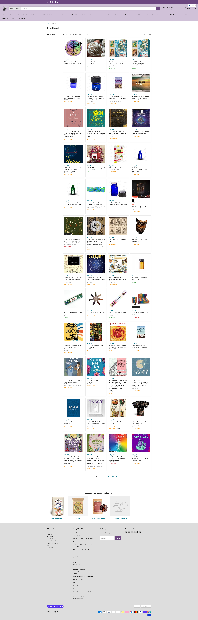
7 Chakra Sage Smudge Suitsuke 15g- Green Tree (118, 313)
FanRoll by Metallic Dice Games (94, 207)
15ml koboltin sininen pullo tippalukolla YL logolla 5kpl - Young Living (140, 169)
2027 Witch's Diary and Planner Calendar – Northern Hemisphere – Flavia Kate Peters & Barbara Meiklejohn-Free (96, 242)
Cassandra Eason (91, 138)
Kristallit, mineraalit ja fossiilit (76, 14)
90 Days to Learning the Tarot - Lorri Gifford (95, 346)
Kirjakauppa (184, 14)
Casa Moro (134, 243)
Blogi (10, 14)
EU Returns (50, 547)
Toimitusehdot (50, 536)
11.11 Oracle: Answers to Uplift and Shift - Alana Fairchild (141, 132)
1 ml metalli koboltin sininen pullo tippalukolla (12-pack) (72, 97)
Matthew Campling (68, 173)
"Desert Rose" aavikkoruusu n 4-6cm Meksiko (96, 62)
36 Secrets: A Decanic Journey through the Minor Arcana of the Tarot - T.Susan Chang (73, 279)
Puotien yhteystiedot (52, 543)
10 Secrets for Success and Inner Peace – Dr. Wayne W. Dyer (141, 97)
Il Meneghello (112, 243)
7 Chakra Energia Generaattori (95, 312)
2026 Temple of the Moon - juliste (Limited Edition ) (139, 207)
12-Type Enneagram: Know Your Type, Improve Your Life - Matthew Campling (73, 169)
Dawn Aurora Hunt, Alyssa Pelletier (95, 466)
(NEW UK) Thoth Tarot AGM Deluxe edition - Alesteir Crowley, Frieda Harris (117, 63)
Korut (102, 14)
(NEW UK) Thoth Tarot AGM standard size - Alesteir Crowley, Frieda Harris (140, 63)
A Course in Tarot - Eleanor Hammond (72, 422)
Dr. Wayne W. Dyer (136, 100)
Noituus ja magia (93, 14)
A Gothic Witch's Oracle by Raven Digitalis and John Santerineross (139, 423)
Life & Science (67, 100)
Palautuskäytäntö (51, 541)
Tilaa (118, 538)
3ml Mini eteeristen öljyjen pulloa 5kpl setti (139, 278)
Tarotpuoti (89, 65)
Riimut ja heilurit (59, 14)
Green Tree (111, 315)
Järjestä (65, 34)
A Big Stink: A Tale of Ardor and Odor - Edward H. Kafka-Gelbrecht (73, 382)
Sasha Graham (112, 282)
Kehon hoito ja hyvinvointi (140, 14)
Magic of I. (134, 209)
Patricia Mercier (112, 461)
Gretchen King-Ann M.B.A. (115, 101)
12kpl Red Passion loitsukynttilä (96, 168)
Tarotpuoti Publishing (69, 65)
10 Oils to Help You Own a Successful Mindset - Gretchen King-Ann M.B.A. (117, 98)
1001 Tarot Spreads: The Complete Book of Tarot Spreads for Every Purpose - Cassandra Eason (96, 134)
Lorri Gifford (89, 349)
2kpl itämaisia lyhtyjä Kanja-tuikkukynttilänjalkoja (139, 240)
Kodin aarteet (155, 14)
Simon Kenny (90, 426)
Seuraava (114, 476)
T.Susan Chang (67, 282)
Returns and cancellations (52, 611)
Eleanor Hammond (68, 425)
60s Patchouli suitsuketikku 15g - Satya (73, 313)
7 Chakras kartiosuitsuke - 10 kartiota (140, 313)
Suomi (138, 2)
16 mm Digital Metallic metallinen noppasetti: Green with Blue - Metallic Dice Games (96, 204)
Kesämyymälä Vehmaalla (18, 18)
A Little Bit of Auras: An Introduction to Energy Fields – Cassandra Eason (117, 458)
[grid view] (148, 34)
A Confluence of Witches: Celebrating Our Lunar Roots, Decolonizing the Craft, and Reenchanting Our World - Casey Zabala (140, 384)
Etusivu (4, 14)
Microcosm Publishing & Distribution (72, 385)
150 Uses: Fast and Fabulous (117, 168)
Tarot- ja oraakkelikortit (45, 14)
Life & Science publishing (114, 169)
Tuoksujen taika (126, 14)
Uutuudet (17, 14)
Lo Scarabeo (112, 425)
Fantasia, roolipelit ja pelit (170, 14)
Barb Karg (111, 136)
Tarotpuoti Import (91, 169)
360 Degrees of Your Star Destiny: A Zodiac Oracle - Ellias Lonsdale (96, 279)
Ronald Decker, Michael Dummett (72, 465)
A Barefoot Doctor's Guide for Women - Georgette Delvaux (117, 346)
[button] (192, 5)
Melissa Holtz (90, 383)
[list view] (150, 34)
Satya (65, 315)
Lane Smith (66, 350)
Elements (134, 315)
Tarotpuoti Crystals (91, 314)
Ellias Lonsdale (90, 282)
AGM (110, 66)
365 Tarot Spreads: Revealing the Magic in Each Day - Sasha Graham (117, 279)
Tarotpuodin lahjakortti (29, 14)
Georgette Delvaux (113, 349)
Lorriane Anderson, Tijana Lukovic (71, 244)
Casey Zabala (135, 388)
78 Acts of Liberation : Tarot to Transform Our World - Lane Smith (72, 347)
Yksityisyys (49, 534)
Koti (48, 23)
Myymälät (5, 18)
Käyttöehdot (50, 538)
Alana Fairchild (135, 134)
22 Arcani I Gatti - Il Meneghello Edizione (118, 240)
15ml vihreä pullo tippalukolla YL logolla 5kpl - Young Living (72, 203)
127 (109, 476)
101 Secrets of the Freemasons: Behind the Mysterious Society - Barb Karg (118, 133)
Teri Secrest (134, 349)
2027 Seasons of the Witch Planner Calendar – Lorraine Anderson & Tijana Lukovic (72, 241)
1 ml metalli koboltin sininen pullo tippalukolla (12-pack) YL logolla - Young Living (95, 98)
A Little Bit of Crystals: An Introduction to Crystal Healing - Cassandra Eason (141, 458)
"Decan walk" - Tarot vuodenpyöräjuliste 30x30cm (72, 62)
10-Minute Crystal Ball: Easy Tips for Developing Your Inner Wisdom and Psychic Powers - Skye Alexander (72, 134)
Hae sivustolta (50, 532)
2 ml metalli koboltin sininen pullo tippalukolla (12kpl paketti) (118, 203)
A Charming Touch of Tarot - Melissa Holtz (95, 381)
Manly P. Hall (112, 392)
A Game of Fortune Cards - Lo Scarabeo (117, 422)
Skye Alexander (68, 138)
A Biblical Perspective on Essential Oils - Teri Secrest (139, 346)
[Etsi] (158, 8)
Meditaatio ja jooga (112, 14)
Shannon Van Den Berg (137, 426)
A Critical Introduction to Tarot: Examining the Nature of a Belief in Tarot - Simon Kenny (96, 423)
